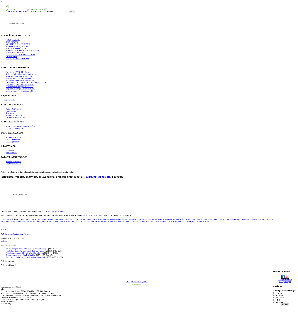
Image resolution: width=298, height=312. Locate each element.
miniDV (62, 221)
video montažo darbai (24, 221)
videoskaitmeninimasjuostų (117, 219)
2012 (128, 282)
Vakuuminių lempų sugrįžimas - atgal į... (20, 80)
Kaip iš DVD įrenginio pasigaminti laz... (20, 89)
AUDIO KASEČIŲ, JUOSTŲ (17, 46)
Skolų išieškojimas (285, 280)
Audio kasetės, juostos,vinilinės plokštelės (21, 126)
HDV (68, 221)
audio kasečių (197, 219)
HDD (277, 300)
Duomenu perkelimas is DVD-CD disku (20, 255)
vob (149, 221)
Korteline (279, 295)
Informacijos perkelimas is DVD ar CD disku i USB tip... (27, 249)
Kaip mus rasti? (9, 100)
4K (161, 221)
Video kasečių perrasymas (96, 219)
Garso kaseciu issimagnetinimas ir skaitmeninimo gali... (26, 257)
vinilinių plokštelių (219, 219)
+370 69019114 (7, 219)
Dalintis (4, 241)
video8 (38, 221)
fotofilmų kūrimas (264, 219)
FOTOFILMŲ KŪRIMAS (16, 52)
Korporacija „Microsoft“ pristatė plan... (20, 85)
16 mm (188, 219)
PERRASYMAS (80, 219)
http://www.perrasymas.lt (64, 219)
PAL (85, 221)
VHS (50, 221)
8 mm (182, 219)
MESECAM (99, 221)
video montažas (119, 221)
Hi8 (34, 221)
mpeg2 (144, 221)
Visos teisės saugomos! (139, 282)
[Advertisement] (57, 273)
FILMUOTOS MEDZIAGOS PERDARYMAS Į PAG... (27, 82)
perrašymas (108, 221)
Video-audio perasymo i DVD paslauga (39, 219)
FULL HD (155, 221)
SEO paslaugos (285, 282)
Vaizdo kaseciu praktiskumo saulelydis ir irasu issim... (25, 251)
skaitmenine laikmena (249, 219)
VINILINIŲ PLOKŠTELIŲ (16, 48)
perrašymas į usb (233, 219)
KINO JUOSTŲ (12, 42)
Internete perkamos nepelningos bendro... (21, 78)
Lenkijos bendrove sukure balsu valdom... (21, 91)
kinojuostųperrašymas (171, 219)
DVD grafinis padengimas (15, 117)
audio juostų (207, 219)
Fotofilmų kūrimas (12, 142)
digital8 (45, 221)
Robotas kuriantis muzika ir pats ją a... (20, 76)
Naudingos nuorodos (13, 164)
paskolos (206, 221)
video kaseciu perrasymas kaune (174, 221)
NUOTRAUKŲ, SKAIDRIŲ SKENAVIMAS (23, 50)
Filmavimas (10, 151)
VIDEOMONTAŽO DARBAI (17, 59)
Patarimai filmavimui (13, 162)
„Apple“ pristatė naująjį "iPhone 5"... (19, 87)
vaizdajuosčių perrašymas (137, 219)
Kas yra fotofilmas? (13, 139)
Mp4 (128, 221)
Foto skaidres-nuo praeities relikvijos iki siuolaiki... (24, 253)
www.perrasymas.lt (155, 219)
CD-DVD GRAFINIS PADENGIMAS (20, 55)
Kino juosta (279, 302)
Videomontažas (11, 153)
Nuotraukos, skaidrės (13, 137)
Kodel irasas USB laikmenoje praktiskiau (21, 74)
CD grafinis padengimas (14, 128)
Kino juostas (10, 113)
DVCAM (74, 221)
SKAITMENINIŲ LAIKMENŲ (18, 44)
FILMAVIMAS (11, 57)
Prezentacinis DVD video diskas (17, 72)
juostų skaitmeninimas (89, 215)
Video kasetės (11, 111)
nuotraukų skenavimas (56, 211)
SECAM (91, 221)
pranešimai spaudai (194, 221)
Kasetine (278, 293)
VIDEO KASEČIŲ (13, 40)
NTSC (80, 221)
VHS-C (56, 221)
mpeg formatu (135, 221)
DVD (139, 284)
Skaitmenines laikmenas (14, 115)
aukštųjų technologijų (98, 176)
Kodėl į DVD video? (13, 109)
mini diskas (279, 298)
